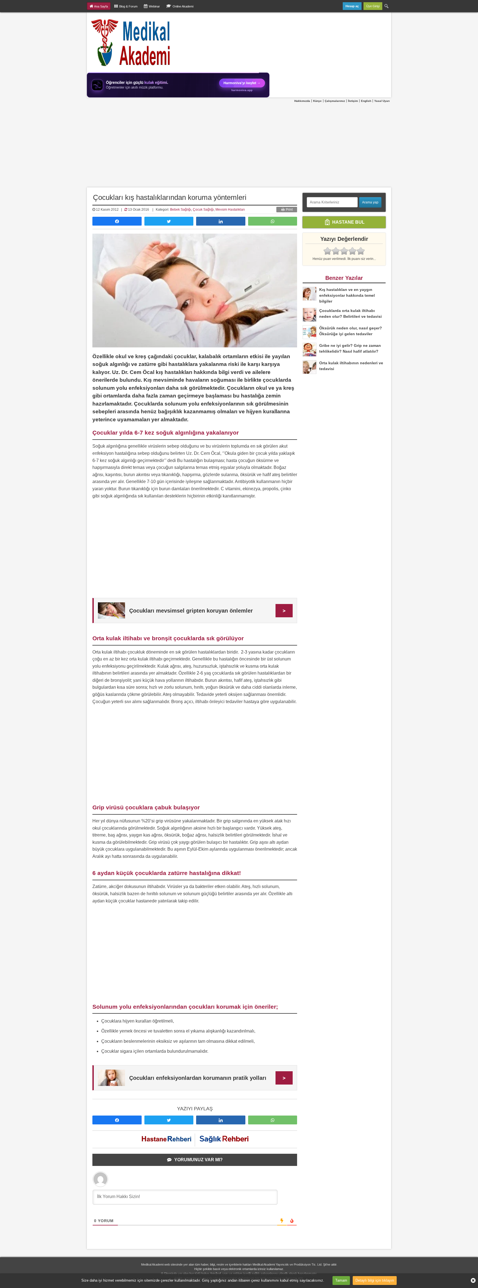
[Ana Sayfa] (131, 42)
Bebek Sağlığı (180, 209)
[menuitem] (386, 6)
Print (289, 209)
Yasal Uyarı (382, 100)
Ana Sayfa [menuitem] (101, 6)
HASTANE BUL (348, 222)
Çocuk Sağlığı (203, 209)
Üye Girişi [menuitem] (373, 6)
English (366, 100)
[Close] (471, 1280)
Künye (317, 100)
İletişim (353, 100)
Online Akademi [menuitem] (183, 6)
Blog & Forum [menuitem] (128, 6)
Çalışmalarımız (335, 100)
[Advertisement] (239, 145)
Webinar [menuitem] (154, 6)
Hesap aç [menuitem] (352, 6)
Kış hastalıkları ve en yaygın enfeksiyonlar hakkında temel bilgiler (347, 295)
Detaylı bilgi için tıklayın (374, 1280)
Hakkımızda (302, 100)
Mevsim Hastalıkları (230, 209)
